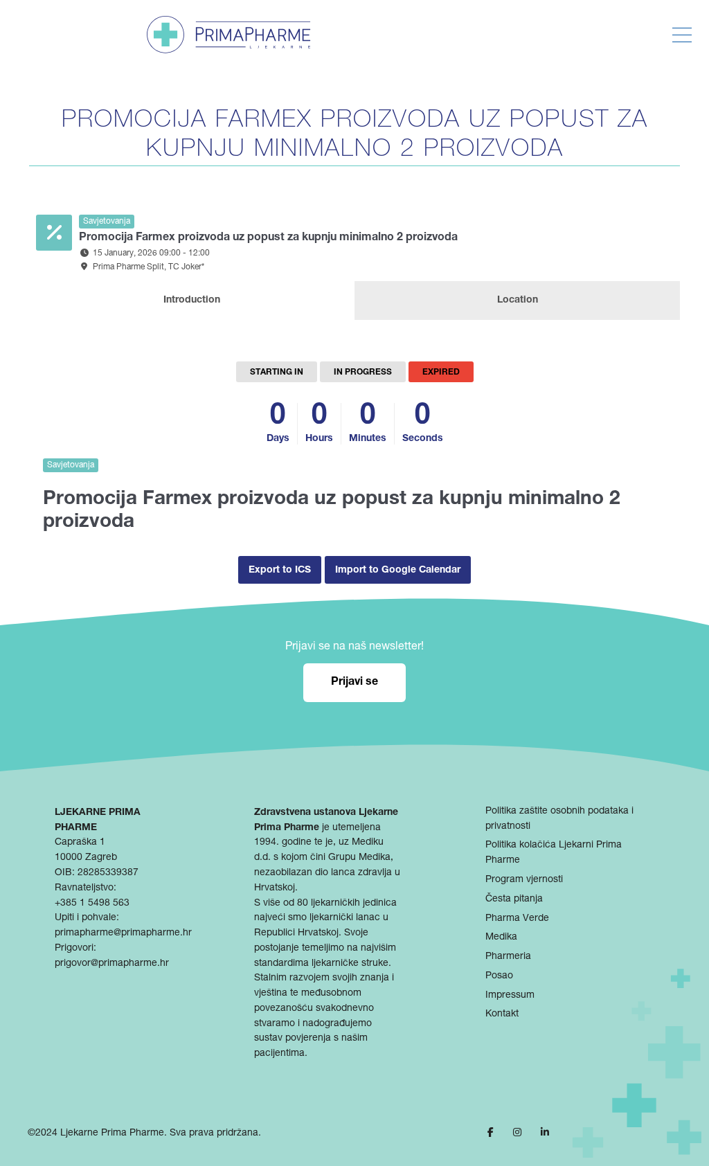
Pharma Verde (517, 919)
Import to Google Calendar (397, 570)
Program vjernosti (524, 880)
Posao (499, 976)
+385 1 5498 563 (92, 903)
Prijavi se (354, 682)
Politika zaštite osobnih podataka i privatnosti (559, 819)
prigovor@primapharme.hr (112, 964)
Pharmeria (508, 957)
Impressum (510, 996)
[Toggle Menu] (682, 35)
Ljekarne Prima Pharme (112, 1133)
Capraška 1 (80, 842)
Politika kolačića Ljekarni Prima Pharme (553, 853)
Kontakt (502, 1014)
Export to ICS (280, 570)
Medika (501, 937)
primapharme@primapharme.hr (123, 933)
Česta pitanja (514, 899)
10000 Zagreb (86, 858)
